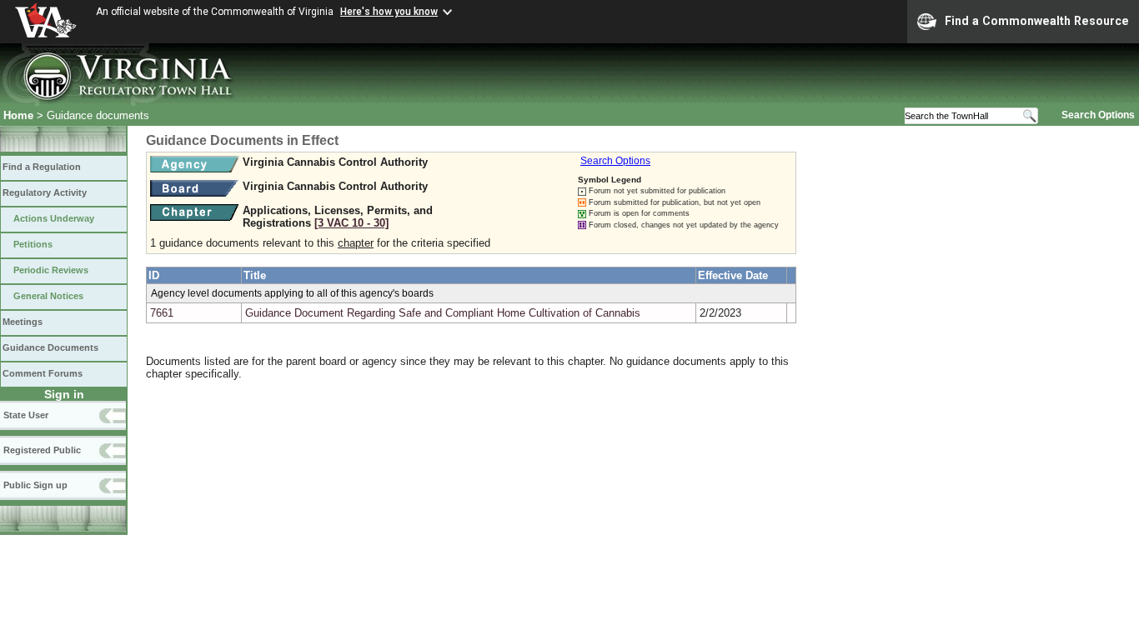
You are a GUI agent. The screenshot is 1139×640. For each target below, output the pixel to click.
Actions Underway (53, 218)
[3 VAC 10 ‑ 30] (351, 223)
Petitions (33, 244)
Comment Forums (43, 373)
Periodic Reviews (50, 270)
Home (18, 115)
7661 (161, 313)
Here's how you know (389, 12)
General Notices (48, 296)
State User (25, 415)
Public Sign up (35, 485)
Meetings (23, 322)
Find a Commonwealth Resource (1037, 21)
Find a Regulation (42, 167)
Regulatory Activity (45, 193)
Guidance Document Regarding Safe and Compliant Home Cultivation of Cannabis (442, 313)
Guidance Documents (50, 347)
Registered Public (42, 450)
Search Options (1098, 115)
